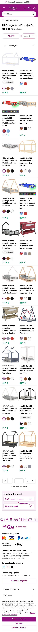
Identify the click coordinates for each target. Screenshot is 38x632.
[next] (27, 480)
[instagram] (8, 567)
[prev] (10, 480)
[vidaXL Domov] (13, 8)
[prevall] (5, 480)
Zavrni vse (19, 623)
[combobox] (19, 14)
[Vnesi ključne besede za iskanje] (33, 13)
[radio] (4, 88)
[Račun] (24, 8)
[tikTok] (12, 567)
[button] (17, 2)
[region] (19, 614)
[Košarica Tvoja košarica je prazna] (34, 8)
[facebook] (4, 567)
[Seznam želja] (29, 8)
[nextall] (32, 480)
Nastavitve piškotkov (19, 628)
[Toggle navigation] (3, 8)
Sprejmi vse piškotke (19, 619)
